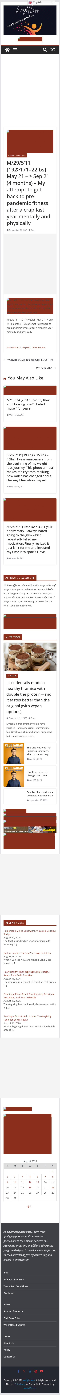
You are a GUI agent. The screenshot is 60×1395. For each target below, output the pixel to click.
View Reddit (13, 347)
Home (7, 1336)
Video (7, 1304)
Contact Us (10, 1356)
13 (37, 1181)
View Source (38, 347)
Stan (33, 230)
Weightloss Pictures (16, 155)
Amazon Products (13, 1311)
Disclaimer (9, 1293)
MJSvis (26, 347)
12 (30, 1181)
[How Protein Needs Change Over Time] (14, 776)
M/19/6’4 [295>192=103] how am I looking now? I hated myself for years (28, 404)
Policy (7, 1349)
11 (22, 1181)
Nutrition (12, 676)
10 (15, 1181)
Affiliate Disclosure (14, 1279)
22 (53, 1187)
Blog (6, 1272)
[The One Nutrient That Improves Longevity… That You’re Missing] (14, 753)
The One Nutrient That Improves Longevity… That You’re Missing (39, 751)
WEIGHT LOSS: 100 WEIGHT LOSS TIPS (30, 360)
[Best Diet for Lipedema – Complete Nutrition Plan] (14, 796)
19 (30, 1187)
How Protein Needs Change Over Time (37, 774)
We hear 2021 (44, 368)
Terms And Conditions (16, 1286)
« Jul (29, 1206)
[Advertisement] (30, 95)
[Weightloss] (7, 50)
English (37, 2)
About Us (9, 1343)
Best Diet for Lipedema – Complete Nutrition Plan (40, 794)
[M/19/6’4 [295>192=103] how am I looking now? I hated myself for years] (30, 388)
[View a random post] (52, 50)
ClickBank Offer (12, 1318)
